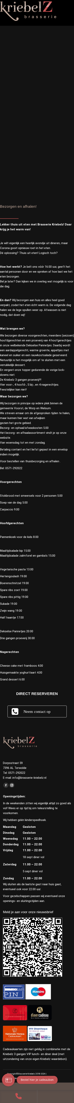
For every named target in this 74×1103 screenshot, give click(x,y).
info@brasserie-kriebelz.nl (29, 777)
